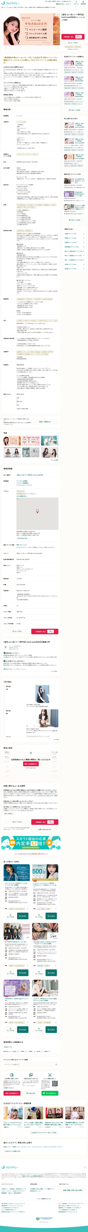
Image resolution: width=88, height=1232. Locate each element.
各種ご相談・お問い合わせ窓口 (73, 1190)
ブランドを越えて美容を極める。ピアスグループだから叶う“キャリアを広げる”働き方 (33, 1123)
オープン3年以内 (21, 122)
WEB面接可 (28, 354)
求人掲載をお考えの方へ (67, 1)
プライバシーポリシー (46, 795)
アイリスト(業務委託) (23, 483)
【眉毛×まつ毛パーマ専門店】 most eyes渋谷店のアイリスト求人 (80, 125)
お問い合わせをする (44, 829)
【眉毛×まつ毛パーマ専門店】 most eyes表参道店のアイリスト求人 (80, 156)
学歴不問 (50, 352)
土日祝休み (20, 320)
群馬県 (47, 1051)
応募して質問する (45, 422)
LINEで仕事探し (48, 1)
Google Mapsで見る (22, 538)
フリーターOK (36, 354)
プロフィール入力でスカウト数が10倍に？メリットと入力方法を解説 (13, 1123)
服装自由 (38, 352)
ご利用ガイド (58, 1)
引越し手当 (26, 207)
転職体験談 (4, 1193)
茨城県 (32, 1051)
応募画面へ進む (72, 37)
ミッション (8, 1191)
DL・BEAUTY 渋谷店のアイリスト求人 (16, 942)
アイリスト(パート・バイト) (24, 485)
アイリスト (36, 1147)
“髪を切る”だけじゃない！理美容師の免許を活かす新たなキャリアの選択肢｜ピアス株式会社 (54, 1123)
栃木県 (40, 1051)
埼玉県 (16, 1051)
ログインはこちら (31, 768)
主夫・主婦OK (44, 354)
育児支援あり (33, 320)
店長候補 (44, 352)
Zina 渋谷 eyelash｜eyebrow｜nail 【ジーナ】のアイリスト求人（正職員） (45, 942)
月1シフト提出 (53, 320)
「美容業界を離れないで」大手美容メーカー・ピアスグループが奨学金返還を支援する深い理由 (74, 1123)
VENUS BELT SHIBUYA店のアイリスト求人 (16, 999)
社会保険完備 (39, 205)
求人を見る (22, 916)
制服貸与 (19, 207)
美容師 (7, 1147)
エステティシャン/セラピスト (52, 1147)
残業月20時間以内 (47, 299)
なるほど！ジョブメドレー (19, 1191)
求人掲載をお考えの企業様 (36, 1189)
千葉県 (24, 1051)
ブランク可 (26, 352)
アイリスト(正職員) (22, 481)
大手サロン (35, 154)
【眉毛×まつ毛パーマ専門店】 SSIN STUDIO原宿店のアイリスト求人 (80, 94)
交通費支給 (46, 205)
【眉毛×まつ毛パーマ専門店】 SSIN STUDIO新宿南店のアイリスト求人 (80, 63)
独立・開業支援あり (21, 205)
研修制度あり (29, 230)
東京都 (8, 1047)
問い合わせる (31, 1093)
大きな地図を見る (22, 496)
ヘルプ (3, 1191)
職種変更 (54, 1)
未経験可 (19, 352)
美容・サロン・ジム (22, 545)
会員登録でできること (9, 1088)
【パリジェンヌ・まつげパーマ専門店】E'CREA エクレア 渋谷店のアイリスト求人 (44, 885)
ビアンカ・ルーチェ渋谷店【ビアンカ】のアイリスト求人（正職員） (16, 884)
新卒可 (32, 352)
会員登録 (83, 4)
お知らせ (10, 1193)
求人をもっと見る (74, 110)
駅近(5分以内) (20, 491)
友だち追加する (51, 1093)
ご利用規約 (12, 1189)
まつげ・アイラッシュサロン (24, 154)
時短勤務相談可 (21, 299)
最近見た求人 (61, 4)
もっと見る (54, 460)
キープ (69, 4)
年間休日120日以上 (43, 320)
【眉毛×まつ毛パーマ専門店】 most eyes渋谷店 (30, 475)
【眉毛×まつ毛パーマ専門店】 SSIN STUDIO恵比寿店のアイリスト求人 (80, 79)
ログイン (76, 4)
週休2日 (26, 320)
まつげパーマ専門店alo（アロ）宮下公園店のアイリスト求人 (80, 207)
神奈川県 (7, 1051)
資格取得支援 (20, 230)
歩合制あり (31, 205)
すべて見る (54, 671)
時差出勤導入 (38, 299)
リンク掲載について (49, 1189)
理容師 (16, 1147)
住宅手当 (53, 205)
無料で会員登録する (30, 764)
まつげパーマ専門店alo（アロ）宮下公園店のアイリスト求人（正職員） (45, 999)
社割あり (33, 207)
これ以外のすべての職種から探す (12, 1151)
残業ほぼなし (30, 299)
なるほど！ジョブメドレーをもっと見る (44, 1132)
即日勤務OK (20, 354)
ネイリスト (26, 1147)
